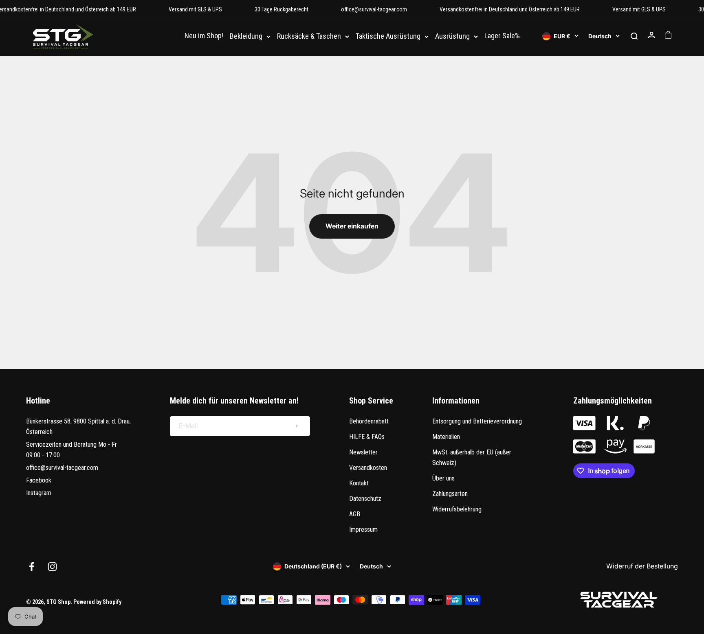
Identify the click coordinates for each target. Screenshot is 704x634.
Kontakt (359, 483)
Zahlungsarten (450, 494)
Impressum (363, 529)
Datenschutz (365, 498)
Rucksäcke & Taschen (309, 36)
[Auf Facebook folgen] (31, 566)
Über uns (443, 478)
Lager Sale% (502, 36)
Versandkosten (368, 468)
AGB (354, 514)
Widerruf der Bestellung (642, 566)
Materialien (446, 437)
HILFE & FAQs (367, 437)
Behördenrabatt (369, 421)
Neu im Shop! (204, 36)
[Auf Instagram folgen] (52, 566)
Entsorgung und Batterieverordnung (477, 421)
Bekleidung (246, 36)
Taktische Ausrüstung (388, 36)
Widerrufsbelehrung (457, 509)
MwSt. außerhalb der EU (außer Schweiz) (471, 457)
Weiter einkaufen (352, 226)
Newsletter (363, 452)
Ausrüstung (452, 36)
